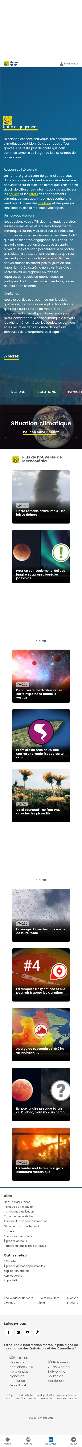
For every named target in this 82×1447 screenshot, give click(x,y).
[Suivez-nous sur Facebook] (8, 1332)
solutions (44, 203)
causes (14, 194)
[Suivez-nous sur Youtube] (27, 1332)
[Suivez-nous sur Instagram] (18, 1332)
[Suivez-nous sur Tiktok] (37, 1332)
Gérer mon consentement (21, 1226)
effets (33, 194)
